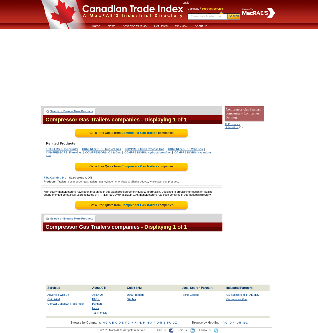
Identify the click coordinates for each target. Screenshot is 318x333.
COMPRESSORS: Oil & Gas (103, 152)
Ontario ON (231, 127)
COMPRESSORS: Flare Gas (63, 152)
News (111, 26)
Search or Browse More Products (71, 111)
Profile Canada (190, 294)
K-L (139, 322)
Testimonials (99, 312)
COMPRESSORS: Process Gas (144, 149)
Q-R (159, 322)
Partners (97, 303)
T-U (169, 322)
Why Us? (181, 26)
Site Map (132, 299)
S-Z (245, 322)
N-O (149, 322)
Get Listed (161, 26)
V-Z (175, 322)
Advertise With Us (135, 26)
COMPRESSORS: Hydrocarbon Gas (147, 152)
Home (96, 26)
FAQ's (96, 299)
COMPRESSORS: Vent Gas (185, 149)
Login (186, 2)
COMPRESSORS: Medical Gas (101, 149)
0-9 (105, 322)
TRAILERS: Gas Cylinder (62, 149)
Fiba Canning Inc (55, 177)
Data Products (135, 294)
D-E (121, 322)
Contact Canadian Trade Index (65, 303)
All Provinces (232, 124)
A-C (225, 322)
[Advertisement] (159, 66)
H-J (133, 322)
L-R (239, 322)
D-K (232, 322)
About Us (201, 26)
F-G (127, 322)
